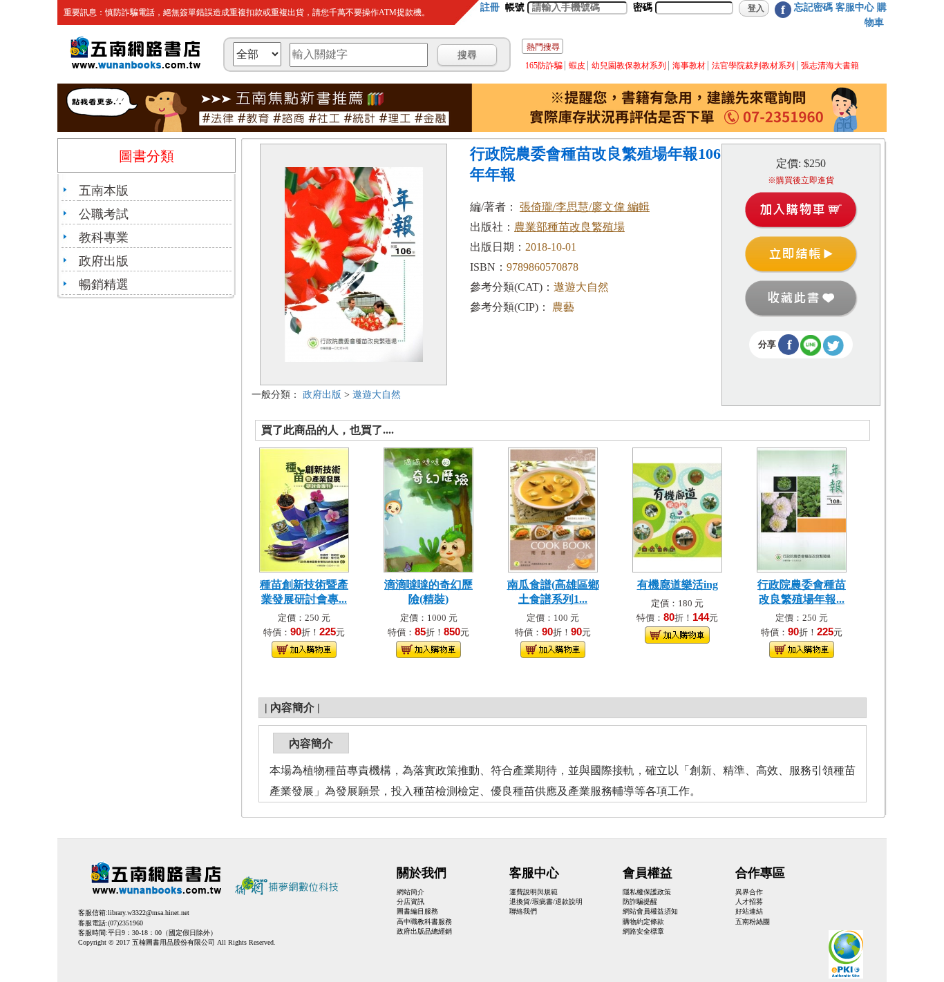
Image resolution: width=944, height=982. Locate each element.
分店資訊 (410, 901)
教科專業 (104, 237)
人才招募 (749, 901)
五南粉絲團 (752, 921)
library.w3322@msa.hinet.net (148, 912)
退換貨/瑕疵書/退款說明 (546, 901)
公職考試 (104, 214)
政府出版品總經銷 (424, 931)
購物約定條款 (643, 921)
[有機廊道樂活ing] (677, 508)
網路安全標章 (643, 931)
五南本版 (104, 191)
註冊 (490, 7)
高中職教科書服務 (424, 921)
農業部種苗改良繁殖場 (569, 227)
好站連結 (749, 911)
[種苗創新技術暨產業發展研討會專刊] (304, 508)
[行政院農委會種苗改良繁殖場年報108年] (801, 508)
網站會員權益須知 (650, 911)
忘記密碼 (813, 7)
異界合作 (749, 892)
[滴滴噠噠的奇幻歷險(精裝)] (428, 508)
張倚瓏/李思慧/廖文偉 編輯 (585, 207)
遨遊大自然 (376, 394)
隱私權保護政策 (647, 892)
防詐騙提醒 (640, 901)
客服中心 (855, 7)
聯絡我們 (523, 911)
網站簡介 (410, 892)
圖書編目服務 (417, 911)
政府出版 (104, 261)
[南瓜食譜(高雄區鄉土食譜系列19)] (552, 508)
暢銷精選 (104, 284)
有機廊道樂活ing (677, 584)
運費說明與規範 (533, 892)
